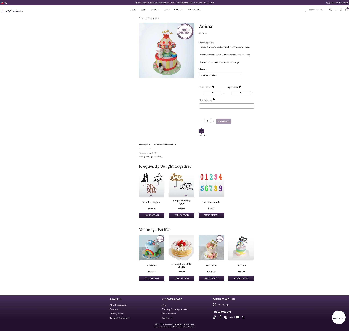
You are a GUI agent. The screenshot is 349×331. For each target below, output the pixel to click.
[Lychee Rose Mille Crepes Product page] (181, 247)
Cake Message (206, 100)
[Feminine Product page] (211, 247)
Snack (166, 9)
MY (5, 3)
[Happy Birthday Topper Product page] (181, 184)
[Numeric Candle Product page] (211, 184)
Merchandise (194, 9)
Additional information (165, 145)
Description (144, 145)
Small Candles (206, 87)
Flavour (202, 69)
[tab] (144, 145)
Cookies (155, 9)
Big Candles (234, 87)
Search (331, 10)
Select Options (152, 278)
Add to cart (224, 121)
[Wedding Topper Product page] (151, 184)
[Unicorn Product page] (241, 247)
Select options (152, 215)
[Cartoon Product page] (151, 247)
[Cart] (346, 10)
